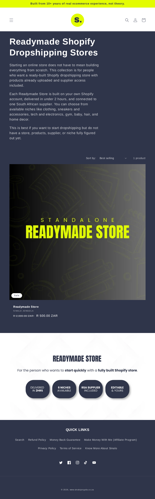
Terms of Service (71, 448)
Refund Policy (37, 439)
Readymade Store (26, 306)
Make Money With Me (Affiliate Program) (110, 439)
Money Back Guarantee (65, 439)
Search (19, 439)
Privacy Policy (47, 448)
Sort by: (91, 158)
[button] (11, 20)
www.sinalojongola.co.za (82, 490)
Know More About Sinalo (101, 448)
